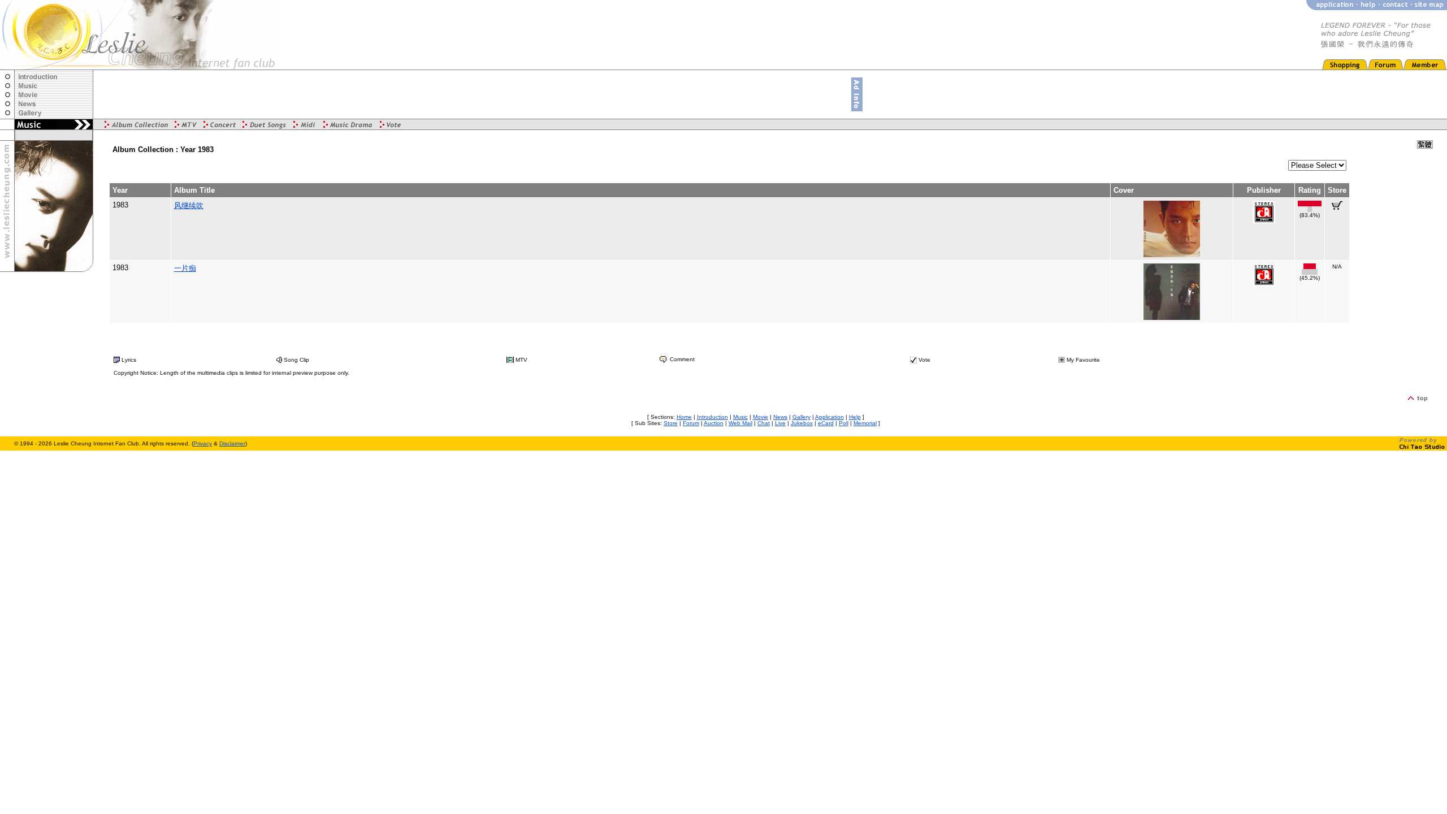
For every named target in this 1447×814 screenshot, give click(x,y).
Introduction (712, 417)
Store (671, 423)
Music (740, 417)
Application (829, 417)
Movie (760, 417)
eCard (826, 423)
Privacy (202, 443)
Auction (714, 423)
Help (855, 417)
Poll (843, 423)
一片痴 (185, 268)
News (780, 417)
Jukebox (802, 423)
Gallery (801, 417)
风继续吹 (188, 205)
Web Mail (740, 423)
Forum (691, 423)
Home (684, 417)
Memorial (865, 423)
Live (780, 423)
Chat (763, 423)
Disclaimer (232, 443)
